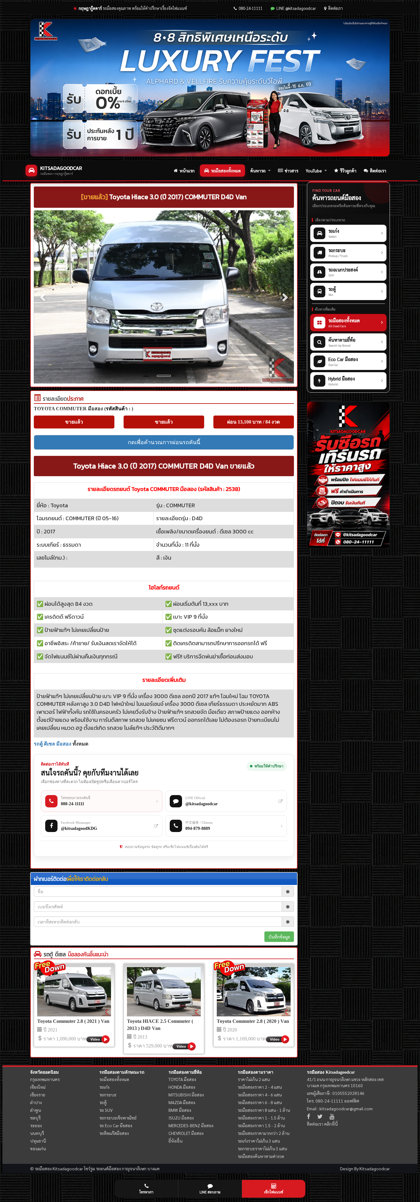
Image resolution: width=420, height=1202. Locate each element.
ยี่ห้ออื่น (175, 1141)
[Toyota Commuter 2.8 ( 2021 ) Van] (74, 991)
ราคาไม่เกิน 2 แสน (254, 1079)
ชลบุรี (35, 1117)
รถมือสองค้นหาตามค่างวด (261, 1156)
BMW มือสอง (179, 1110)
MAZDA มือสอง (181, 1102)
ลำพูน (35, 1110)
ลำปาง (36, 1102)
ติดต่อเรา (335, 8)
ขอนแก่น (38, 1148)
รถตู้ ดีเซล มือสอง (52, 743)
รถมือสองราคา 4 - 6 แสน (260, 1094)
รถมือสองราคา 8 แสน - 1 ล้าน (264, 1110)
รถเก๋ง (104, 1087)
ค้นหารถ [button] (258, 170)
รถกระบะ (108, 1094)
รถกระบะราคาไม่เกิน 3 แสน (262, 1148)
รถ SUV (106, 1110)
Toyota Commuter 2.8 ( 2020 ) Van (253, 1021)
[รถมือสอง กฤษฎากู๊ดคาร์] (210, 87)
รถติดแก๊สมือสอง (114, 1133)
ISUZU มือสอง (181, 1117)
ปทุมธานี (38, 1141)
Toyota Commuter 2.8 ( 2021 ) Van (73, 1021)
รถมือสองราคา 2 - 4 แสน (260, 1087)
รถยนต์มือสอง (108, 1168)
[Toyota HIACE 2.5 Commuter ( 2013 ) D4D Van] (164, 991)
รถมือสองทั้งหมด (226, 170)
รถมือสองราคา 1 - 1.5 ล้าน (261, 1117)
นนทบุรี (37, 1133)
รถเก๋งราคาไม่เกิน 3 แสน (259, 1141)
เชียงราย (37, 1094)
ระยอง (36, 1125)
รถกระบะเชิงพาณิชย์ (118, 1117)
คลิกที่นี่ (331, 1124)
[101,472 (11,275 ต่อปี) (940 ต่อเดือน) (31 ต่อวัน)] (37, 399)
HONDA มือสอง (181, 1087)
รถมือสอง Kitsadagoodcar (331, 1072)
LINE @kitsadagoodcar (296, 8)
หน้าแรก (187, 170)
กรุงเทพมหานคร (45, 1079)
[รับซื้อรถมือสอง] (348, 475)
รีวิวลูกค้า (348, 170)
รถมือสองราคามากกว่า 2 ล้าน (263, 1133)
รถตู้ (103, 1102)
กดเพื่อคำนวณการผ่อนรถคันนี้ (164, 442)
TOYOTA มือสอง (182, 1079)
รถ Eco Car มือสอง (115, 1125)
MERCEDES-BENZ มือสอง (190, 1125)
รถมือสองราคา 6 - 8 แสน (260, 1102)
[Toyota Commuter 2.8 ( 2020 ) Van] (254, 991)
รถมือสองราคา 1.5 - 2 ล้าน (261, 1125)
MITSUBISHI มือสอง (186, 1094)
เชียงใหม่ (38, 1087)
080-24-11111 (251, 8)
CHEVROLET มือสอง (186, 1133)
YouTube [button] (314, 170)
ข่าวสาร (291, 170)
